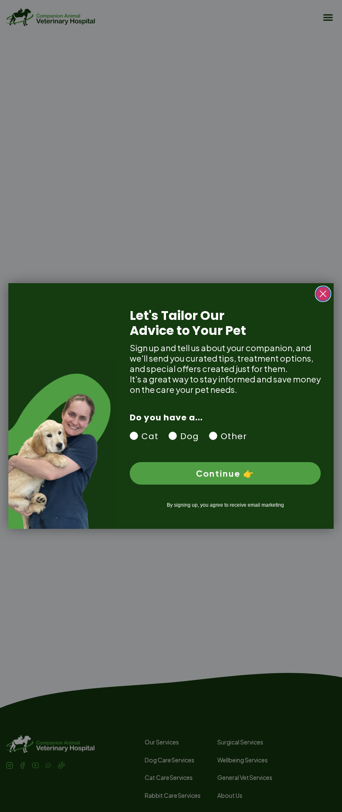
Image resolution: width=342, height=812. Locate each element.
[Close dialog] (323, 294)
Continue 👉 (225, 473)
